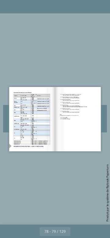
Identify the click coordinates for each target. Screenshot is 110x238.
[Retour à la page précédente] (33, 231)
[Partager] (88, 6)
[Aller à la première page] (19, 231)
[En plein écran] (101, 6)
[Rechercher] (22, 6)
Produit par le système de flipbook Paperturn (107, 193)
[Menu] (8, 6)
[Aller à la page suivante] (77, 231)
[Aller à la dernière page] (90, 231)
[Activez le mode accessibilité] (35, 6)
